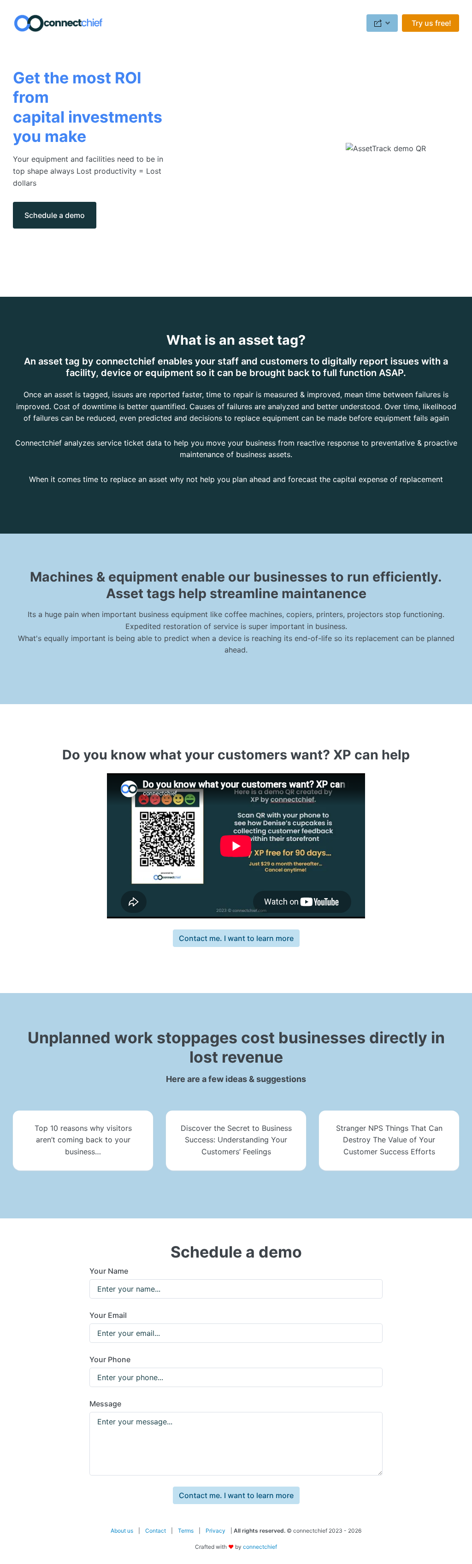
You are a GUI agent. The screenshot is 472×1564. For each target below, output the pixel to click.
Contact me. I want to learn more (236, 938)
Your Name (108, 1271)
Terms (186, 1530)
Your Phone (109, 1359)
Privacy (215, 1530)
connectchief (260, 1546)
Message (105, 1403)
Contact (155, 1530)
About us (122, 1530)
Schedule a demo (54, 215)
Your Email (108, 1315)
